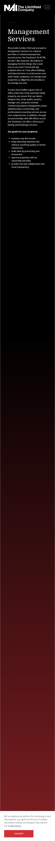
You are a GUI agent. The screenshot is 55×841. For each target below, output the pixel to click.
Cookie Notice (14, 825)
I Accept (19, 834)
